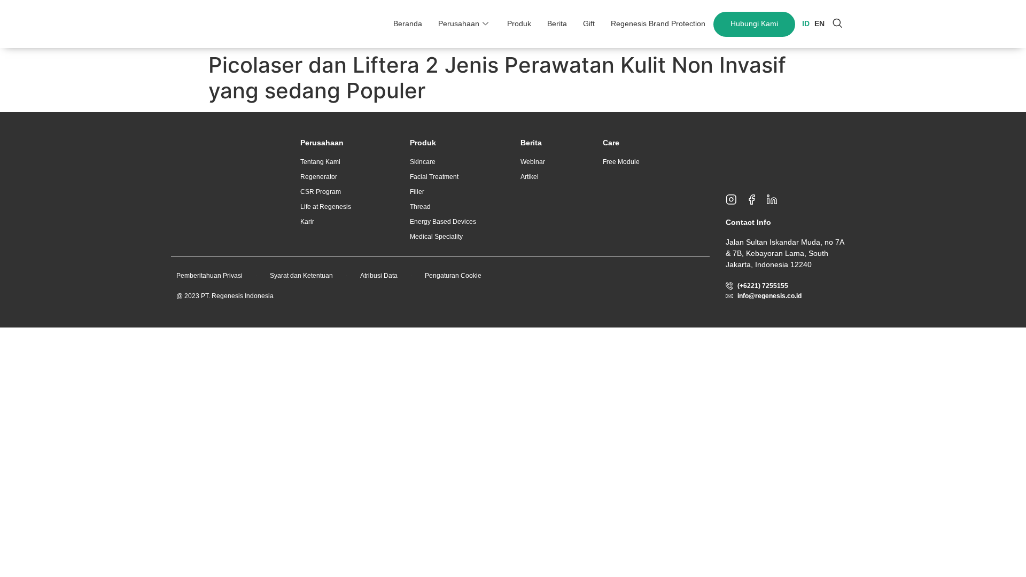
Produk (519, 23)
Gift (589, 23)
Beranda (407, 23)
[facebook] (756, 199)
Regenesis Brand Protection (658, 23)
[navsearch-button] (837, 24)
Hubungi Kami (754, 23)
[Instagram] (736, 199)
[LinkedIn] (776, 199)
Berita (557, 23)
